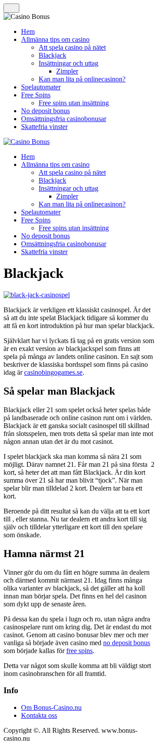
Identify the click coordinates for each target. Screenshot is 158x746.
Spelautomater (41, 87)
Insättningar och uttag (68, 63)
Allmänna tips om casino (55, 39)
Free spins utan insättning (74, 103)
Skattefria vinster (44, 126)
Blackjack (52, 55)
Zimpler (67, 71)
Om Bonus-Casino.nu (51, 707)
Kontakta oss (39, 715)
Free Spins (35, 95)
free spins (79, 650)
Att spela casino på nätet (72, 47)
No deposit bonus (45, 110)
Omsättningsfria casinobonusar (63, 118)
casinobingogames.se (53, 372)
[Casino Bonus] (27, 141)
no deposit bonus (126, 642)
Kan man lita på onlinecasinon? (82, 79)
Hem (28, 31)
